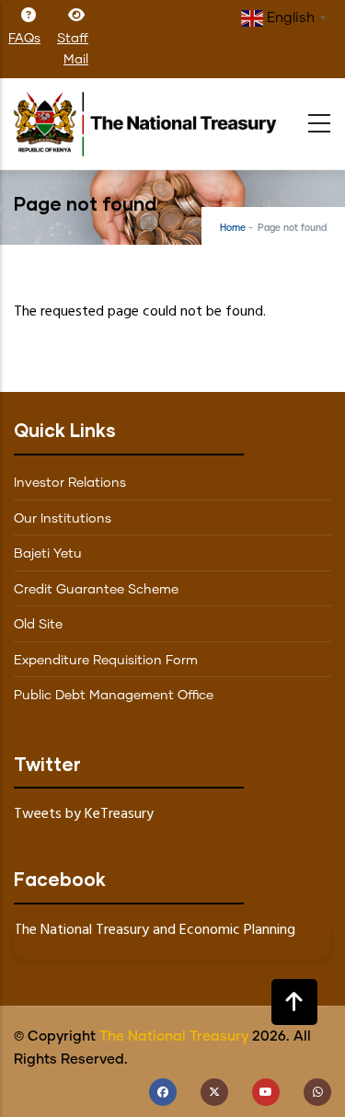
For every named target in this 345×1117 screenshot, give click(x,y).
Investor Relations (70, 483)
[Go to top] (294, 1002)
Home (233, 228)
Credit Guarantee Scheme (96, 589)
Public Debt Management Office (113, 695)
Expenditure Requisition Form (106, 660)
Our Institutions (62, 518)
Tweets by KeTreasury (84, 814)
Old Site (38, 624)
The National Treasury (173, 1036)
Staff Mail (72, 49)
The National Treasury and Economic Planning (154, 930)
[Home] (152, 119)
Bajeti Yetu (48, 553)
